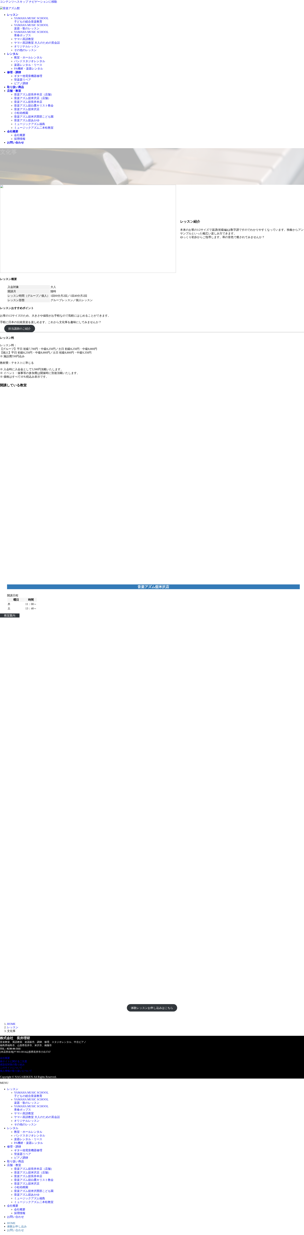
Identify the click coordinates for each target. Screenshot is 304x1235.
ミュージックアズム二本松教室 (33, 127)
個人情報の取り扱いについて (16, 1071)
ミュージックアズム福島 (29, 123)
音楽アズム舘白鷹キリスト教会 (33, 105)
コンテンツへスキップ (14, 1)
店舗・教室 (14, 1165)
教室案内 (9, 615)
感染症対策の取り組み (12, 1064)
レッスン (12, 1089)
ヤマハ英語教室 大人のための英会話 (37, 42)
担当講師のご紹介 (19, 328)
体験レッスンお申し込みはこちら (152, 1007)
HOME (11, 1223)
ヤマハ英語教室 (24, 38)
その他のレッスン (25, 50)
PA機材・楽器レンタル (28, 68)
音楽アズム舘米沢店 (26, 109)
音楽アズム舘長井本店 (28, 101)
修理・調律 (14, 1146)
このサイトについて (11, 1067)
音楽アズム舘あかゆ (26, 120)
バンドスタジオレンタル (29, 61)
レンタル (12, 1128)
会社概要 (19, 135)
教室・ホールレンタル (28, 57)
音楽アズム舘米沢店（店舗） (32, 98)
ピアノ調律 (21, 83)
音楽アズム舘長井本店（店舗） (33, 94)
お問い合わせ (15, 1216)
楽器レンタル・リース (28, 64)
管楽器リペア (22, 79)
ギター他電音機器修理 (28, 75)
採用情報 (19, 138)
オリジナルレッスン (26, 46)
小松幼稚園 (21, 112)
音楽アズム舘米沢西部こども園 (33, 116)
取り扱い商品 (15, 1161)
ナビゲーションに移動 (43, 1)
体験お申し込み (17, 1226)
